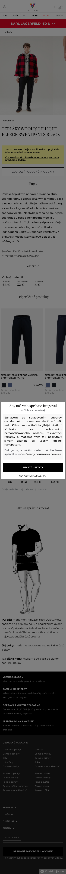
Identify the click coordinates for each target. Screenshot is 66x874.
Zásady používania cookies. (43, 454)
